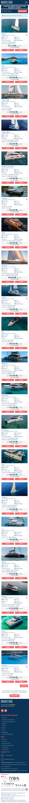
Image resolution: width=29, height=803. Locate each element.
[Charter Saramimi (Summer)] (14, 158)
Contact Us (4, 741)
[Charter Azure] (14, 623)
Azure (3, 631)
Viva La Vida (5, 100)
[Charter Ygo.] (14, 456)
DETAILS (8, 50)
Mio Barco (5, 395)
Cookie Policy (5, 749)
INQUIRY (21, 50)
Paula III (4, 665)
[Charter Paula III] (14, 657)
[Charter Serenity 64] (14, 422)
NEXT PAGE (24, 686)
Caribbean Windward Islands (8, 721)
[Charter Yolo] (14, 58)
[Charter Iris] (14, 522)
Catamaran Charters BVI (7, 734)
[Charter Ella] (14, 324)
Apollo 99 (4, 363)
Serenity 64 (5, 430)
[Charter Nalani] (14, 554)
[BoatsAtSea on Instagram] (5, 710)
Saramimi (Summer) (8, 166)
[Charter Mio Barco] (14, 388)
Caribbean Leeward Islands (8, 719)
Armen (4, 34)
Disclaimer (13, 794)
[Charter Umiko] (14, 290)
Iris (3, 529)
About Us (4, 739)
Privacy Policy (5, 747)
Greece (3, 727)
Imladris (4, 497)
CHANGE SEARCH (22, 11)
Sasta (3, 233)
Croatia (3, 725)
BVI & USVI (4, 717)
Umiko (4, 297)
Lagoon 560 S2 (6, 132)
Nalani (4, 562)
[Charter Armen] (14, 26)
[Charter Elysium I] (14, 588)
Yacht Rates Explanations (7, 745)
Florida (3, 729)
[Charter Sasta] (14, 224)
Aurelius (4, 265)
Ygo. (3, 464)
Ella (3, 332)
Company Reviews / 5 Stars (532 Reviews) (7, 705)
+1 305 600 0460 (8, 755)
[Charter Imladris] (14, 489)
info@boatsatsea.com (9, 759)
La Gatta (4, 198)
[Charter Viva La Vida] (14, 92)
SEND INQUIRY (14, 695)
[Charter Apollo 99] (14, 356)
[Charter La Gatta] (14, 191)
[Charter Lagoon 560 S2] (14, 125)
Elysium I (4, 596)
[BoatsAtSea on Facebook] (2, 710)
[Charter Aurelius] (14, 257)
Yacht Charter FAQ (6, 743)
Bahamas (4, 723)
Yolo (3, 66)
